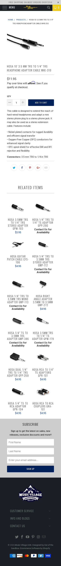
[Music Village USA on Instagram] (38, 537)
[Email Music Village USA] (44, 537)
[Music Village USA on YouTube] (27, 537)
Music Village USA (23, 545)
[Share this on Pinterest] (30, 167)
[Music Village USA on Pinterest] (33, 537)
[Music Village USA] (30, 8)
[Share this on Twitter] (14, 167)
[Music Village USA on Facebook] (22, 537)
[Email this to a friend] (46, 167)
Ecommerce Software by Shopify (35, 548)
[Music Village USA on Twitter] (16, 537)
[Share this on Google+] (38, 167)
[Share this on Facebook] (22, 167)
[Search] (48, 7)
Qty (9, 96)
